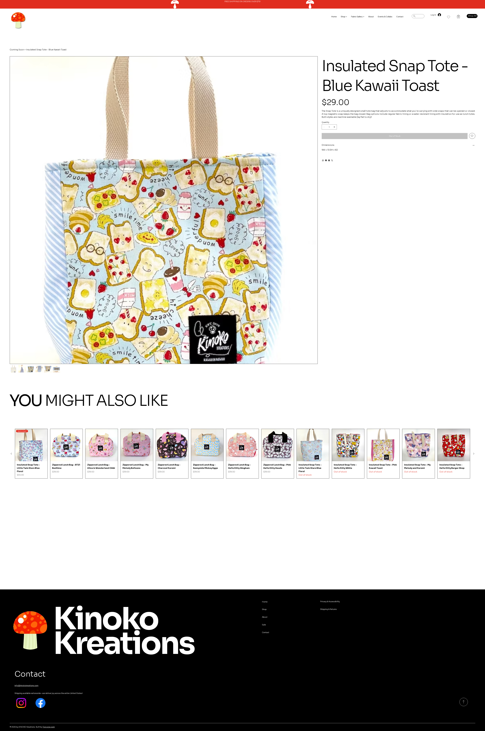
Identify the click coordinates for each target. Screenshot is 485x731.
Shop (264, 609)
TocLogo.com (49, 727)
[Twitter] (332, 160)
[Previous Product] (11, 453)
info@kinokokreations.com (26, 685)
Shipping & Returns (328, 609)
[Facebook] (326, 160)
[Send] (463, 702)
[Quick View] (66, 445)
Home (265, 602)
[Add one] (334, 126)
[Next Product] (473, 453)
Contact (265, 632)
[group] (242, 454)
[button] (458, 16)
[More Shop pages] (346, 16)
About (264, 617)
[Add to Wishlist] (472, 136)
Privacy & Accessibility (330, 601)
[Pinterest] (329, 160)
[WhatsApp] (323, 160)
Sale (264, 625)
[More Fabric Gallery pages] (363, 16)
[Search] (418, 16)
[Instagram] (21, 703)
